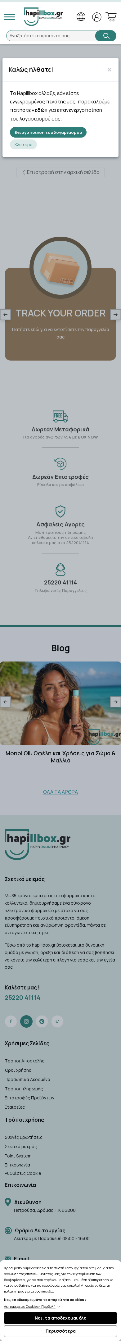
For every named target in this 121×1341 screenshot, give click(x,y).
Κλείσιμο (23, 144)
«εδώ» (39, 110)
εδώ (50, 1291)
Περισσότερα (61, 1331)
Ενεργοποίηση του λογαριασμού (48, 132)
